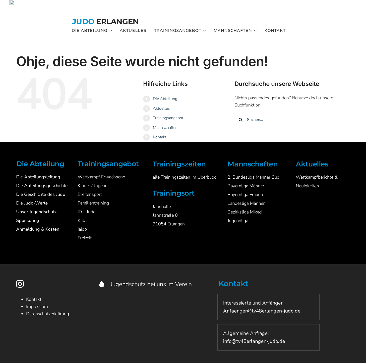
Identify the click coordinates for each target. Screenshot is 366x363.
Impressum (37, 307)
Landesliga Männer (246, 203)
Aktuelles (161, 108)
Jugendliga (238, 221)
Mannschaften (165, 127)
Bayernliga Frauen (245, 195)
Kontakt (159, 137)
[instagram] (20, 284)
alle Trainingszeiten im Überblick (184, 177)
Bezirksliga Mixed (245, 212)
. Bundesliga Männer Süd (254, 177)
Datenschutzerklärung (47, 314)
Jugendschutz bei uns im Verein (151, 284)
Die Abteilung (165, 99)
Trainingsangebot (168, 118)
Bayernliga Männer (246, 186)
